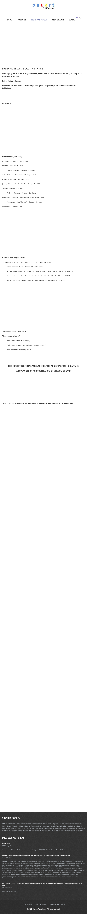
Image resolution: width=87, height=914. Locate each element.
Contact (72, 20)
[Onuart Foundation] (43, 9)
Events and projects (39, 20)
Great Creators (58, 20)
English (81, 18)
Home (9, 20)
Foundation (21, 20)
